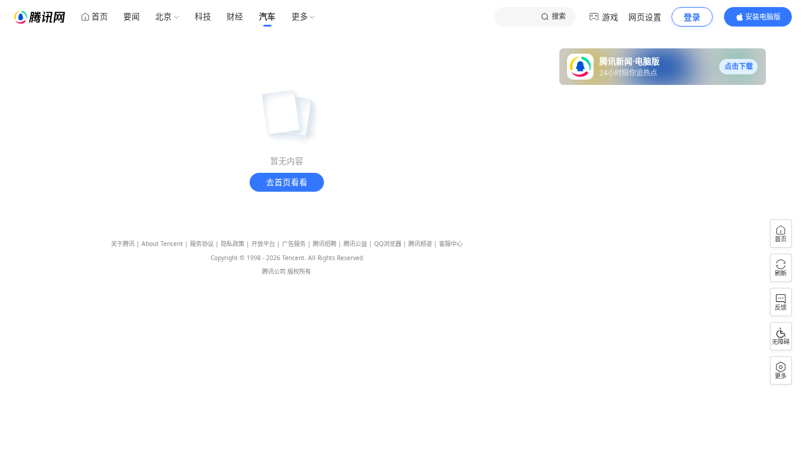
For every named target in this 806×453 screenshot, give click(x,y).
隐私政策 (232, 243)
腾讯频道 (420, 243)
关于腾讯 (123, 243)
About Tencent (162, 243)
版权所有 (299, 271)
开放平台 (263, 243)
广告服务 (294, 243)
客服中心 (451, 243)
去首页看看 (286, 182)
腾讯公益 (355, 243)
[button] (738, 66)
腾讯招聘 (324, 243)
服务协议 (202, 243)
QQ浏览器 (387, 243)
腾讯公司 (274, 271)
